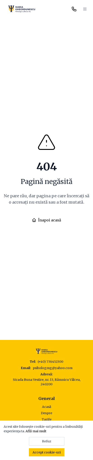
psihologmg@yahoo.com (52, 368)
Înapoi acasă (49, 220)
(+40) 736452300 (50, 362)
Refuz (46, 441)
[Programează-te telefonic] (74, 9)
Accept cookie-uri (47, 452)
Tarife (46, 419)
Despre (46, 413)
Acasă (46, 407)
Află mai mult (36, 431)
